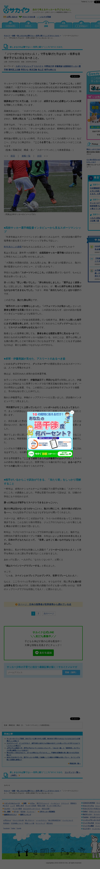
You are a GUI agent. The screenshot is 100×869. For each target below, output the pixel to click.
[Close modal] (72, 412)
